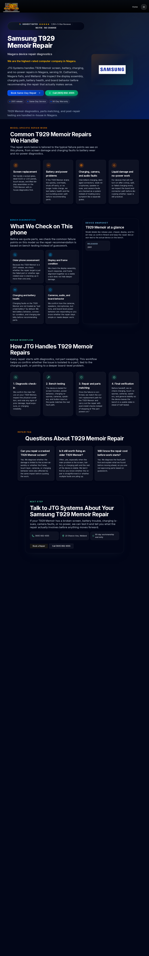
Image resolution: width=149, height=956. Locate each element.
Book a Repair (39, 546)
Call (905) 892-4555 (61, 546)
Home (135, 7)
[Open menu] (144, 7)
